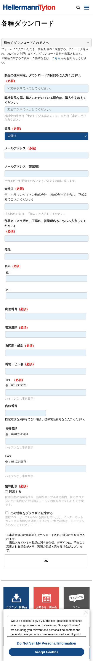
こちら (56, 58)
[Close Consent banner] (86, 612)
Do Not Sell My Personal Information (46, 643)
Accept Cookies (46, 652)
